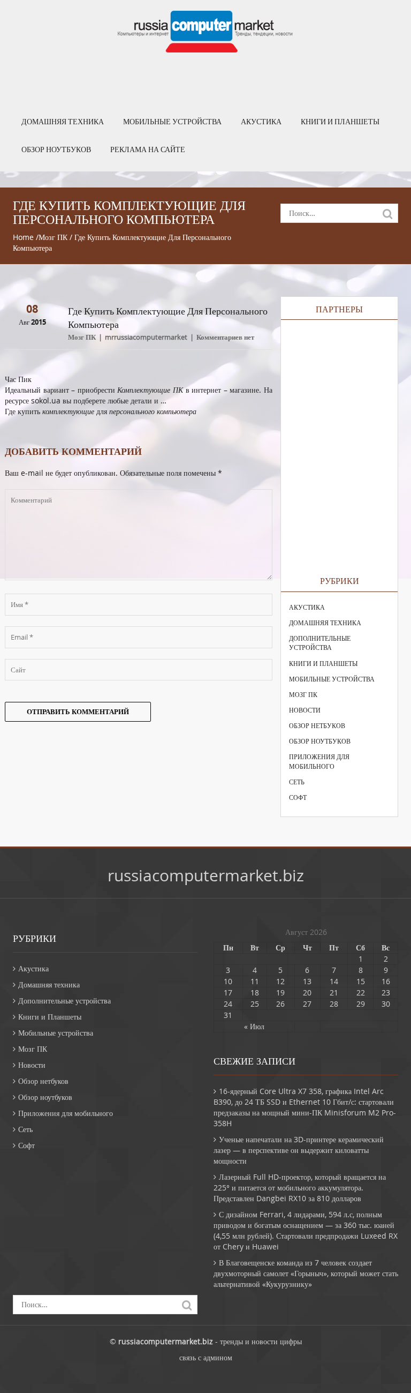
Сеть (297, 781)
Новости (305, 710)
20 (307, 992)
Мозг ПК (53, 237)
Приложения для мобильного (319, 761)
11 (254, 981)
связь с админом (205, 1357)
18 (254, 992)
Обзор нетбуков (317, 725)
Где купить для (100, 411)
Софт (298, 797)
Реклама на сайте (147, 149)
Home (23, 237)
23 (386, 992)
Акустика (261, 121)
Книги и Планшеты (340, 121)
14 (334, 981)
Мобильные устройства (172, 121)
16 (386, 981)
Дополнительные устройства (320, 642)
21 (334, 992)
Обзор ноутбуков (56, 149)
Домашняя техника (62, 121)
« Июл (254, 1026)
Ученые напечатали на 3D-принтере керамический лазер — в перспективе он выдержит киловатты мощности (299, 1150)
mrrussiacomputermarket (146, 337)
